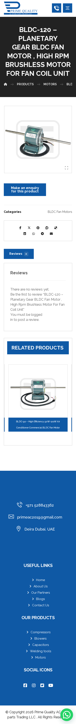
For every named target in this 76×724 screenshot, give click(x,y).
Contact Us (40, 605)
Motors (40, 657)
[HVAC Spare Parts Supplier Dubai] (21, 8)
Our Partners (40, 593)
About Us (41, 586)
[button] (67, 8)
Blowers (40, 638)
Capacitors (40, 645)
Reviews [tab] (18, 253)
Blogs (40, 599)
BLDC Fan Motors (60, 211)
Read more (40, 411)
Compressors (40, 632)
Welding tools (40, 651)
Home (40, 580)
